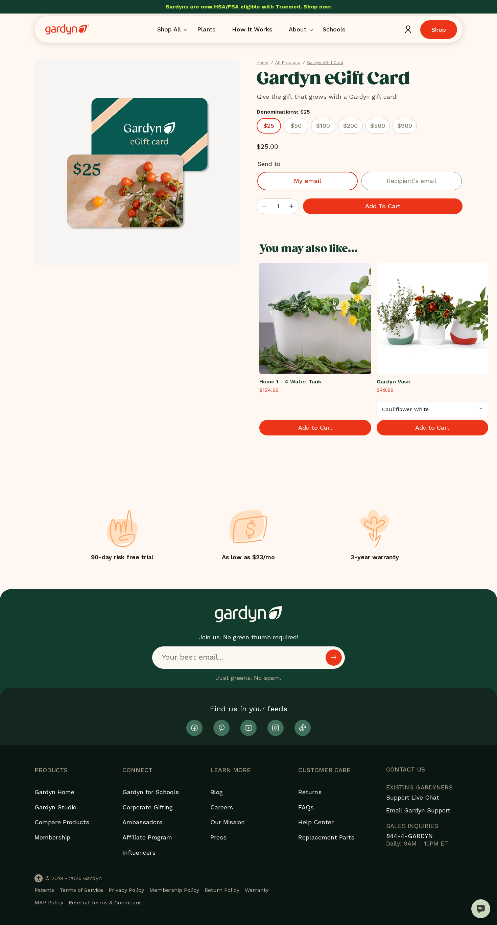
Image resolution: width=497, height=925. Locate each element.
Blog (216, 792)
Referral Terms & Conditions (105, 902)
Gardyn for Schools (150, 792)
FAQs (306, 807)
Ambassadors (142, 822)
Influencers (139, 852)
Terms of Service (81, 890)
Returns (310, 792)
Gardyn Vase (393, 381)
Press (218, 837)
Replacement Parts (326, 837)
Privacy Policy (126, 890)
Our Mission (227, 822)
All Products (287, 62)
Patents (44, 890)
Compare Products (61, 822)
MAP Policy (48, 902)
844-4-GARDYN (409, 835)
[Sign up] (334, 657)
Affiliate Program (147, 837)
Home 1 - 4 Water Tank (290, 381)
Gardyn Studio (55, 807)
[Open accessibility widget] (38, 878)
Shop (438, 29)
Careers (221, 807)
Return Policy (222, 890)
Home (262, 62)
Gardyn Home (54, 792)
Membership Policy (174, 890)
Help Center (316, 822)
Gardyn (92, 878)
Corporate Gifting (147, 807)
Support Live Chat (412, 797)
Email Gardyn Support (418, 810)
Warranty (256, 890)
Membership (52, 837)
